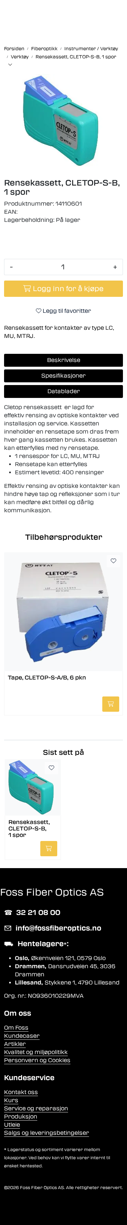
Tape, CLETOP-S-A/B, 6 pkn (47, 677)
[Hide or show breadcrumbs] (10, 65)
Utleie (12, 1125)
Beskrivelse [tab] (63, 360)
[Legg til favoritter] (113, 561)
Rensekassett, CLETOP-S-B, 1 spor (29, 828)
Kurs (11, 1100)
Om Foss (16, 1028)
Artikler (15, 1044)
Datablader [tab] (63, 391)
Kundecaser (22, 1036)
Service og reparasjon (36, 1108)
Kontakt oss (21, 1092)
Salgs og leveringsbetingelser (46, 1133)
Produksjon (20, 1116)
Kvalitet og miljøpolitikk (36, 1052)
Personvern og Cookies (37, 1060)
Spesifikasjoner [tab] (63, 375)
